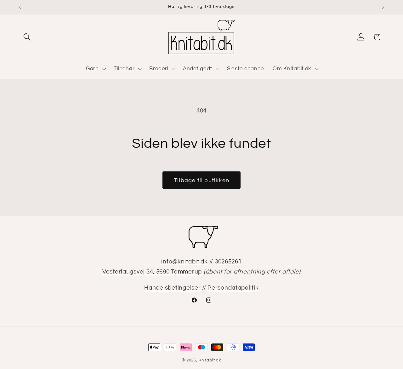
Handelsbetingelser (172, 288)
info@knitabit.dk (184, 261)
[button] (27, 37)
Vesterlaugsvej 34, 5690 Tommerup (152, 271)
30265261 (228, 261)
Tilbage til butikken (201, 180)
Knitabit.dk (210, 360)
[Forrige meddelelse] (20, 7)
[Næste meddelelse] (383, 7)
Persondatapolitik (232, 288)
